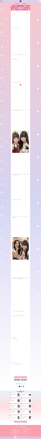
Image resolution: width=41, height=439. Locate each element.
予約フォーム (24, 433)
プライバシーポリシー (25, 436)
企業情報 (18, 436)
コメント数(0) (24, 381)
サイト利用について (21, 436)
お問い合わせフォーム (25, 430)
